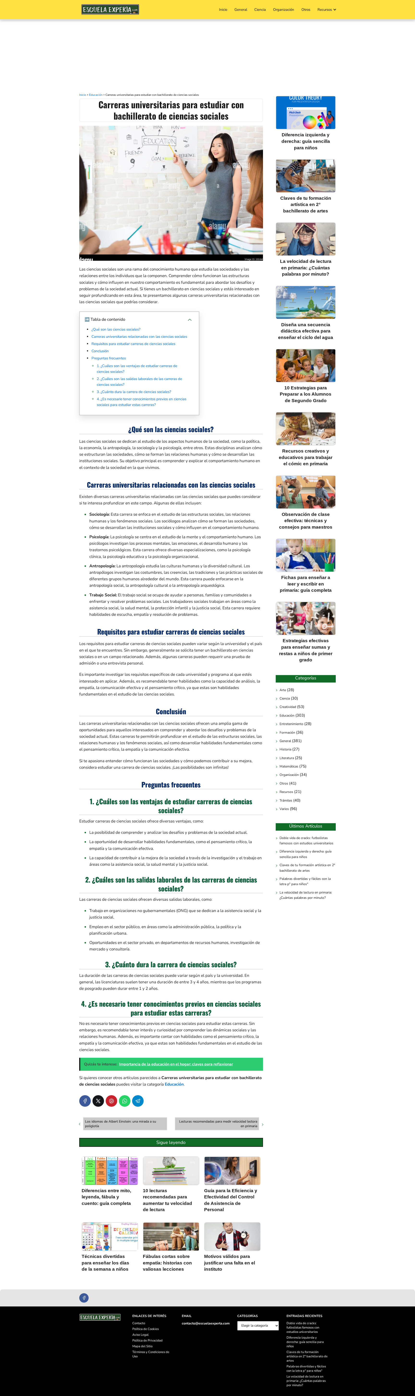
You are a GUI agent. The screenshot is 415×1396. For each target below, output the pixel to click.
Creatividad (288, 707)
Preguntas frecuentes (109, 358)
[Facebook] (85, 1101)
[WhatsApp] (124, 1101)
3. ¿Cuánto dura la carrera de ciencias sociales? (134, 391)
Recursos (324, 9)
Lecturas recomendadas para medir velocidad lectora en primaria (218, 1123)
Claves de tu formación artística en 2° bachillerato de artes (307, 868)
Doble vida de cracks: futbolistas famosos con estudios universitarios (306, 840)
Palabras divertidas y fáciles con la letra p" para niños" (305, 881)
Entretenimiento (291, 724)
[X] (98, 1101)
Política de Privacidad (147, 1340)
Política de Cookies (145, 1329)
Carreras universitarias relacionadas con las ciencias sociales (139, 336)
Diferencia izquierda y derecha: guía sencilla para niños (305, 854)
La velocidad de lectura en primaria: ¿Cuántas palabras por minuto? (306, 895)
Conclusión (100, 351)
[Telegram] (138, 1101)
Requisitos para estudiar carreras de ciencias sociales (133, 343)
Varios (284, 809)
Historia (285, 749)
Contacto (138, 1323)
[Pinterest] (111, 1101)
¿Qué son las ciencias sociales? (116, 329)
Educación (287, 715)
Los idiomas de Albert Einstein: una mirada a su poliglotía (120, 1123)
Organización (283, 9)
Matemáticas (289, 766)
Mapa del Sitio (142, 1346)
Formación (287, 732)
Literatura (287, 757)
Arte (283, 690)
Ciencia (260, 9)
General (240, 9)
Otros (305, 9)
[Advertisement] (207, 56)
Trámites (286, 800)
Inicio (223, 9)
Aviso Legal (140, 1335)
